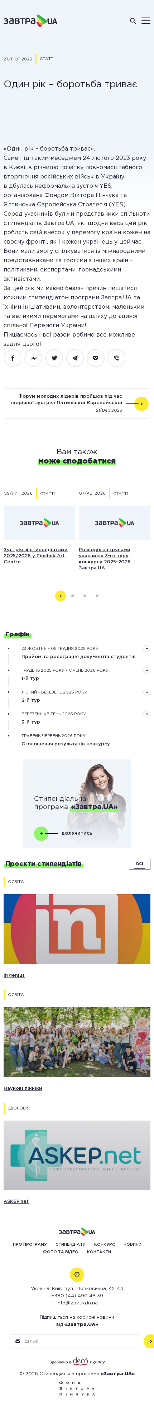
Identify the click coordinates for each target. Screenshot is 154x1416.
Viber (120, 358)
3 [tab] (85, 596)
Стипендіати (71, 1244)
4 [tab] (97, 596)
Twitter (58, 358)
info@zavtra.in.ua (77, 1303)
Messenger (37, 358)
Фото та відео (60, 1252)
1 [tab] (60, 596)
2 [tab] (72, 596)
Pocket (100, 358)
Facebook (16, 358)
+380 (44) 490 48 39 (77, 1296)
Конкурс (104, 1244)
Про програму (30, 1244)
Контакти (99, 1252)
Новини (132, 1244)
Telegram (79, 358)
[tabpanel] (39, 526)
